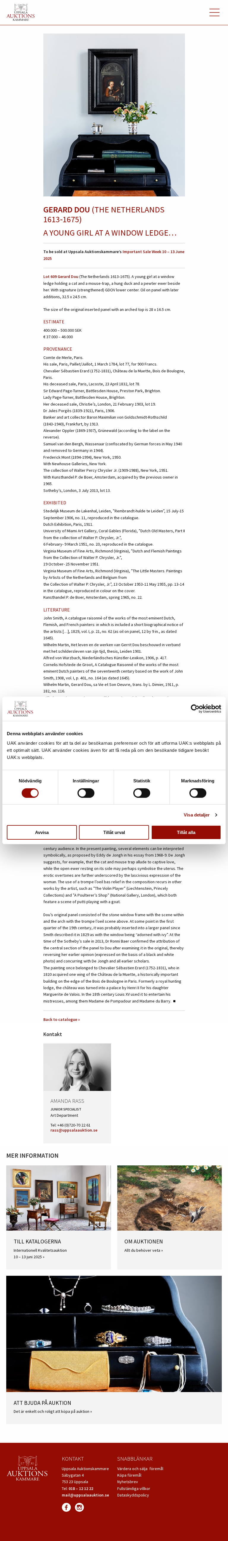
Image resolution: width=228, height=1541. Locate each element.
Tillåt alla (186, 832)
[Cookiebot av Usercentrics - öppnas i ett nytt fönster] (195, 708)
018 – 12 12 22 (81, 1488)
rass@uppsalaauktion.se (73, 1130)
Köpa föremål (129, 1475)
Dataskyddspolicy (133, 1495)
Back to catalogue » (61, 1019)
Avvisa (42, 832)
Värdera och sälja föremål (140, 1468)
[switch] (85, 793)
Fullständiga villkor (133, 1488)
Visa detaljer (197, 814)
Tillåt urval (114, 832)
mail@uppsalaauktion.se (85, 1495)
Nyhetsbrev (127, 1481)
